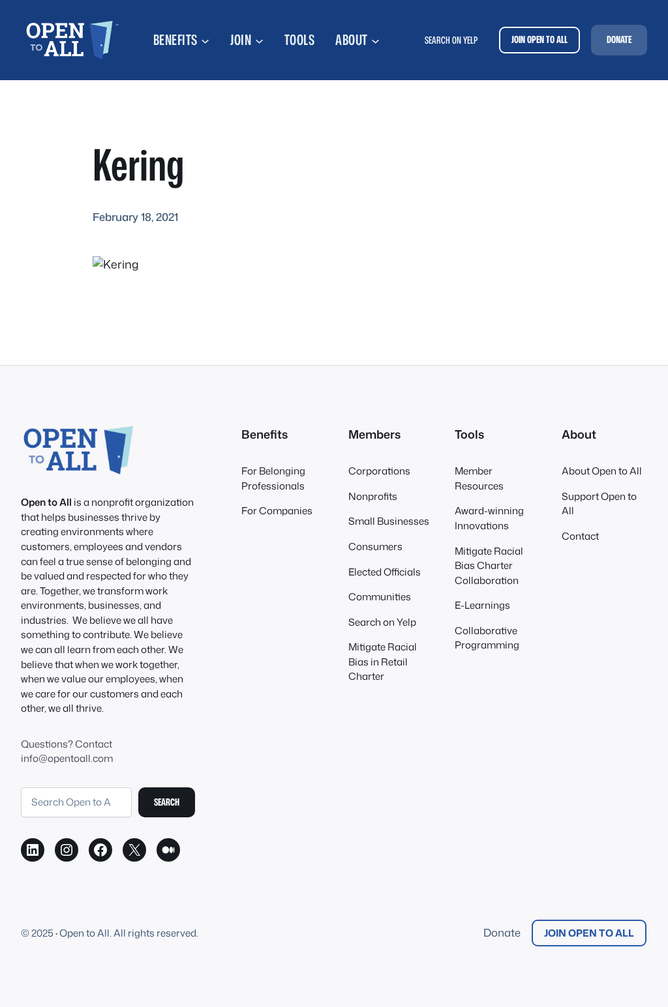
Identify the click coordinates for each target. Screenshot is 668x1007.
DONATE (619, 39)
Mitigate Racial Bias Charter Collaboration (489, 565)
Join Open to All (589, 933)
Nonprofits (372, 496)
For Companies (276, 511)
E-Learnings (482, 605)
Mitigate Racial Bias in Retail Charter (382, 661)
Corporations (379, 471)
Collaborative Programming (487, 638)
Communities (379, 597)
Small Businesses (388, 521)
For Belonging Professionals (273, 478)
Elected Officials (384, 572)
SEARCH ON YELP (451, 40)
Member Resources (479, 478)
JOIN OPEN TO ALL (539, 39)
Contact (580, 536)
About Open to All (602, 471)
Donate (502, 932)
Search (166, 802)
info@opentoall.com (67, 758)
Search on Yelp (382, 622)
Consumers (375, 546)
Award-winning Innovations (489, 518)
